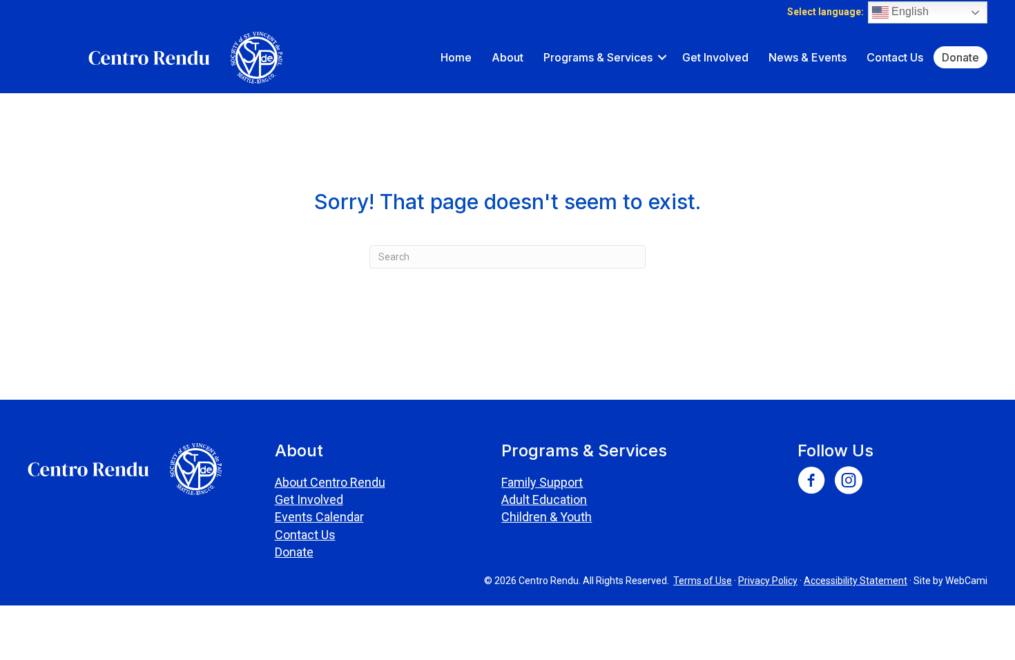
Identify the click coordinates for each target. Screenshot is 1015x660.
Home (456, 57)
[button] (662, 57)
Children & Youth (546, 516)
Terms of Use (702, 580)
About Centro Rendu (330, 482)
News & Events (807, 57)
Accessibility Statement (855, 580)
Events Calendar (319, 516)
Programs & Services (597, 57)
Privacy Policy (768, 580)
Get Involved (715, 57)
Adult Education (544, 499)
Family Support (542, 482)
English (909, 11)
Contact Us (895, 57)
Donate (960, 57)
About (507, 57)
